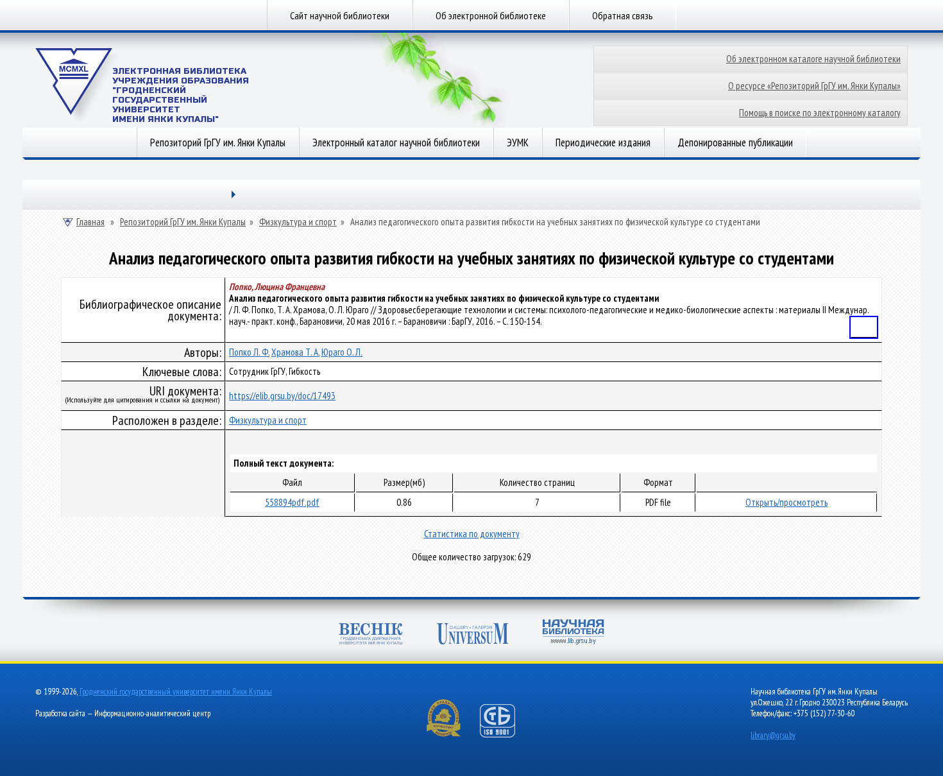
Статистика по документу (472, 534)
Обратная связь (622, 15)
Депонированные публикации (735, 142)
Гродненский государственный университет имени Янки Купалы (176, 691)
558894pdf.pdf (292, 502)
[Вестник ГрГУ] (371, 635)
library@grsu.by (773, 735)
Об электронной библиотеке (491, 15)
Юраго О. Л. (341, 352)
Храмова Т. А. (295, 352)
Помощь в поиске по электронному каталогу (820, 113)
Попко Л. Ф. (249, 352)
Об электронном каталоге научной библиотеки (813, 59)
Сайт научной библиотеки (339, 15)
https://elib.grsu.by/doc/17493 (282, 396)
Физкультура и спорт (298, 222)
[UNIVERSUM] (473, 635)
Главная (90, 222)
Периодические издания (603, 142)
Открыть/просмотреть (786, 502)
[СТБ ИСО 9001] (505, 734)
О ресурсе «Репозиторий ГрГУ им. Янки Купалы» (814, 86)
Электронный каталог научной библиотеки (396, 142)
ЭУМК (518, 142)
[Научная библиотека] (573, 633)
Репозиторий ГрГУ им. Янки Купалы (217, 142)
